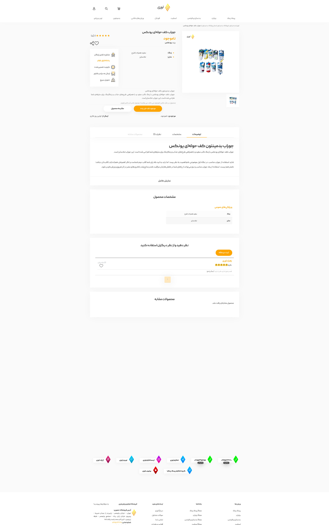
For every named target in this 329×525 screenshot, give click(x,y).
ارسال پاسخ (210, 271)
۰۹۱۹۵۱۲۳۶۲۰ (117, 522)
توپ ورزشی (98, 18)
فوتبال (157, 18)
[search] (106, 8)
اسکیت (174, 18)
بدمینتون (116, 18)
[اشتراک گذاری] (92, 44)
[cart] (118, 8)
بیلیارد (214, 18)
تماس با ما (159, 519)
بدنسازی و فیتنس (194, 18)
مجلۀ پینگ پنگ (196, 510)
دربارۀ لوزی (159, 510)
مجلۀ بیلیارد (197, 515)
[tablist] (164, 132)
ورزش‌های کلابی (137, 18)
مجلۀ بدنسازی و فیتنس (193, 519)
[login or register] (94, 8)
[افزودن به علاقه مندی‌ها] (97, 44)
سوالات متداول (157, 515)
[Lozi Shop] (164, 7)
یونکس (168, 42)
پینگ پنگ (231, 18)
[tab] (197, 134)
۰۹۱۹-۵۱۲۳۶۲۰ (103, 61)
